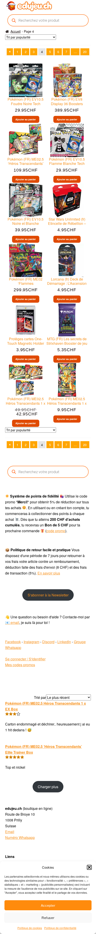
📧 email (12, 622)
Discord (48, 641)
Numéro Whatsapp (20, 837)
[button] (89, 867)
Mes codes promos (20, 664)
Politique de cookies (29, 928)
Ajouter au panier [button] (25, 119)
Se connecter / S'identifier (25, 659)
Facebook (13, 641)
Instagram (31, 641)
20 (85, 51)
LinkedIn (64, 641)
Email (9, 831)
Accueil (15, 31)
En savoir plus (49, 573)
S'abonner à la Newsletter (48, 595)
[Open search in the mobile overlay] (48, 20)
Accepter (48, 905)
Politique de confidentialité (60, 928)
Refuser (48, 917)
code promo (55, 530)
